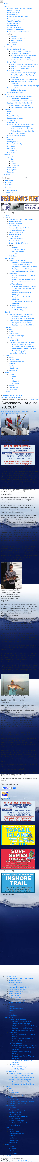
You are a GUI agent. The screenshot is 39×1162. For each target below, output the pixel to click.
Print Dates (11, 146)
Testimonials (13, 1108)
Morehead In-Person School (20, 99)
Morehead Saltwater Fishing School (19, 96)
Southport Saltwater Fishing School (19, 103)
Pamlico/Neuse (12, 14)
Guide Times (11, 45)
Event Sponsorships (15, 1114)
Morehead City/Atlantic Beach (17, 17)
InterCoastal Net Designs (23, 1161)
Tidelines (14, 42)
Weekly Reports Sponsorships (19, 1123)
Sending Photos (12, 142)
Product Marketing (15, 1118)
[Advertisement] (19, 915)
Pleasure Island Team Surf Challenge (23, 73)
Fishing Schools (10, 1071)
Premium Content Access (16, 135)
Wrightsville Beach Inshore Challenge (23, 55)
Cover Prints (11, 168)
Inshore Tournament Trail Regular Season (25, 64)
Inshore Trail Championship (20, 68)
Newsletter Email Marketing (18, 1116)
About (6, 137)
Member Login (12, 122)
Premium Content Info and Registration (20, 124)
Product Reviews (16, 40)
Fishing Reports (10, 976)
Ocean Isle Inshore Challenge (21, 51)
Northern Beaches (13, 10)
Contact (10, 140)
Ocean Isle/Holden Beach (15, 30)
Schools (6, 94)
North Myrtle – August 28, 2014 (13, 395)
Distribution (11, 148)
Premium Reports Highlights (20, 127)
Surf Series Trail (12, 88)
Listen (9, 114)
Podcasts (7, 109)
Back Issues (11, 152)
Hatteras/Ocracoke (13, 12)
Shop (12, 159)
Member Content (9, 120)
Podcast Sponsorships (15, 118)
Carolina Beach (12, 25)
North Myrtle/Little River (17, 1002)
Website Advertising (15, 1112)
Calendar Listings (14, 1125)
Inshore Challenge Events (16, 49)
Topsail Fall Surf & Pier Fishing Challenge (25, 86)
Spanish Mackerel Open (15, 92)
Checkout (14, 163)
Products (7, 155)
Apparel (10, 157)
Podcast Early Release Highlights (22, 129)
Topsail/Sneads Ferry (14, 21)
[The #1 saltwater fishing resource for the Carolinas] (20, 198)
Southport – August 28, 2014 (11, 397)
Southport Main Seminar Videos (22, 107)
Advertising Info (10, 1105)
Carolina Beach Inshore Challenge (22, 60)
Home (6, 4)
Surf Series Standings (18, 90)
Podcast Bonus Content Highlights (22, 131)
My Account (15, 165)
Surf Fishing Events (13, 71)
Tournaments (8, 47)
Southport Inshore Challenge (21, 58)
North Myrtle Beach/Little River (18, 32)
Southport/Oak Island (14, 27)
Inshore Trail (11, 62)
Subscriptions (12, 150)
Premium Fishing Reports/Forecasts (19, 8)
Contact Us (9, 193)
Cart (12, 161)
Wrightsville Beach (13, 23)
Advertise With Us (11, 190)
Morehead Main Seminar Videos (22, 101)
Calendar (7, 174)
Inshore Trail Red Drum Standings (22, 66)
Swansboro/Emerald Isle (15, 19)
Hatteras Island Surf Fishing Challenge (24, 79)
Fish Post (34, 400)
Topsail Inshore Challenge (19, 53)
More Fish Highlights (18, 133)
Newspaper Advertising (17, 1110)
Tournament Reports (18, 38)
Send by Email (13, 413)
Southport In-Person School (20, 105)
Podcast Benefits (13, 116)
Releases (14, 36)
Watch (9, 111)
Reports (6, 6)
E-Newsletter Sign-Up (14, 144)
